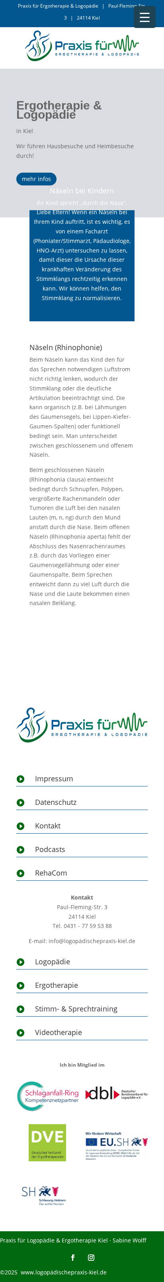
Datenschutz (55, 802)
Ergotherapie (56, 985)
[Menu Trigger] (145, 17)
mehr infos (36, 179)
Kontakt (48, 825)
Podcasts (50, 849)
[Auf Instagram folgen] (91, 1257)
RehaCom (51, 873)
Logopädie (52, 961)
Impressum (54, 778)
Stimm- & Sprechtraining (76, 1008)
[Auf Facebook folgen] (72, 1257)
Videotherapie (58, 1032)
